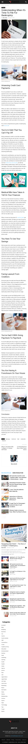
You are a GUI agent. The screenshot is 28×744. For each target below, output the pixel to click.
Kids (2, 672)
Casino (3, 636)
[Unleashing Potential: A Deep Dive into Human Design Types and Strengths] (5, 484)
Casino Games (4, 638)
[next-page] (5, 517)
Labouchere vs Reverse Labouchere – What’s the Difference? (16, 498)
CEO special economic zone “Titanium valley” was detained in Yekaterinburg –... (17, 565)
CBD (2, 640)
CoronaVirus (4, 642)
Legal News (4, 679)
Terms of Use (18, 739)
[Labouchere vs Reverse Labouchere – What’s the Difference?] (5, 498)
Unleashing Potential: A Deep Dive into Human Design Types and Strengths (17, 484)
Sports (3, 700)
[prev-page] (2, 517)
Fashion (3, 653)
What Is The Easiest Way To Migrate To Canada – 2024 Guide (7, 448)
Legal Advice (4, 677)
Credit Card (13, 439)
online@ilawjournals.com (17, 736)
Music (2, 687)
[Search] (26, 2)
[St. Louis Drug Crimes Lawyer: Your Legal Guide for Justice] (5, 586)
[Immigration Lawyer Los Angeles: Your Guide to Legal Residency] (5, 593)
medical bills (23, 439)
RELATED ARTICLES (6, 473)
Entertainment (4, 651)
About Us (3, 739)
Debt (18, 439)
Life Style (3, 681)
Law (2, 674)
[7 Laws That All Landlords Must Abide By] (5, 491)
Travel (2, 709)
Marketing (3, 685)
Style (2, 702)
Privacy (12, 739)
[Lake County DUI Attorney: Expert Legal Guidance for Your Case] (5, 579)
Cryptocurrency (5, 646)
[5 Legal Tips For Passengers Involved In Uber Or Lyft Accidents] (5, 505)
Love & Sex (4, 683)
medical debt (20, 217)
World (2, 711)
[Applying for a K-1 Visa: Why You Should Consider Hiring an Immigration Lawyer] (5, 558)
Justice (3, 670)
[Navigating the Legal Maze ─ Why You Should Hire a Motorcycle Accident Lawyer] (5, 607)
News (2, 692)
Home (2, 5)
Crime (2, 644)
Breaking (7, 5)
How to (3, 668)
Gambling (3, 657)
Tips (2, 707)
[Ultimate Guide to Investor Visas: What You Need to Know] (5, 511)
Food (2, 655)
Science (3, 698)
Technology (4, 705)
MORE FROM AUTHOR (18, 473)
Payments (4, 440)
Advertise (8, 739)
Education (3, 649)
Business (3, 631)
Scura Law (6, 125)
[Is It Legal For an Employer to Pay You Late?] (5, 573)
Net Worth (3, 689)
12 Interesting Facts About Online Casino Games (22, 448)
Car (2, 633)
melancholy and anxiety (11, 162)
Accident (3, 625)
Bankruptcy (8, 439)
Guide (2, 661)
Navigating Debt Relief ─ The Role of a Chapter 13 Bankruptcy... (13, 545)
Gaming (3, 659)
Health (3, 664)
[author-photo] (14, 462)
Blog (2, 627)
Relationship (4, 696)
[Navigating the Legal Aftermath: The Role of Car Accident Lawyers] (5, 600)
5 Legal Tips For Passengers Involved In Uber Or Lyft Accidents (17, 505)
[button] (2, 2)
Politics (3, 694)
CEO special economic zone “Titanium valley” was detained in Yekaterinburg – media (17, 477)
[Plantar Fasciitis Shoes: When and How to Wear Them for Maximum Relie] (5, 614)
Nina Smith (5, 17)
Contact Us (24, 739)
